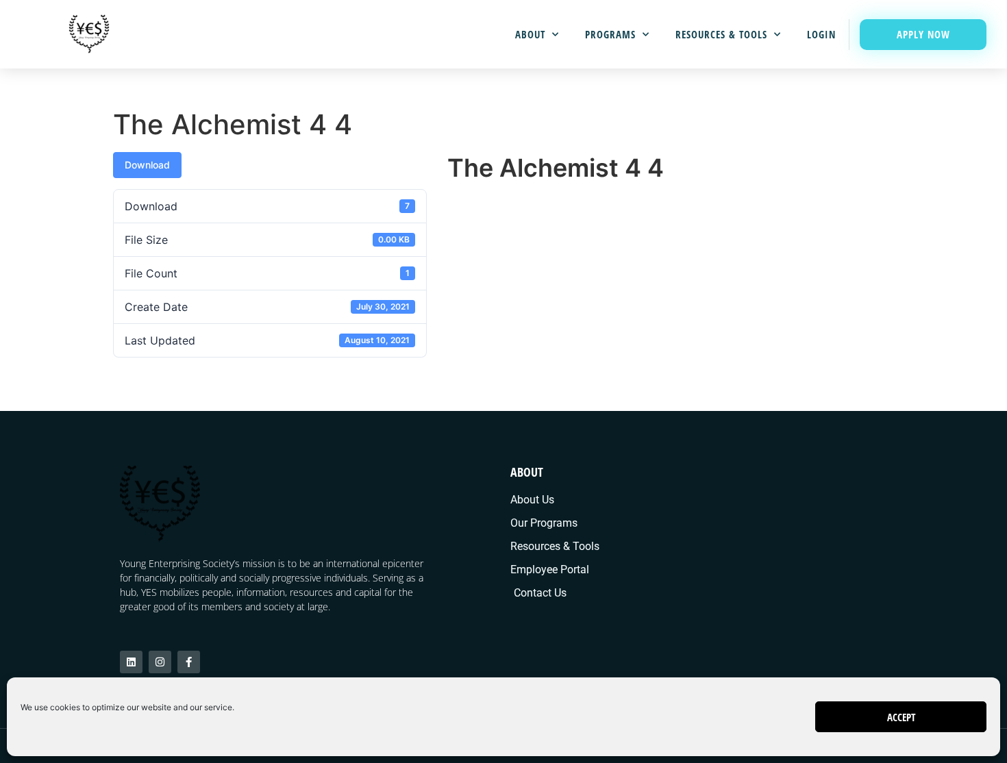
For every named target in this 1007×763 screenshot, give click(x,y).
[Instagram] (160, 662)
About (530, 34)
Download (147, 165)
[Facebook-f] (188, 662)
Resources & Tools (721, 34)
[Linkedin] (131, 662)
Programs (610, 34)
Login (821, 34)
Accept (901, 717)
